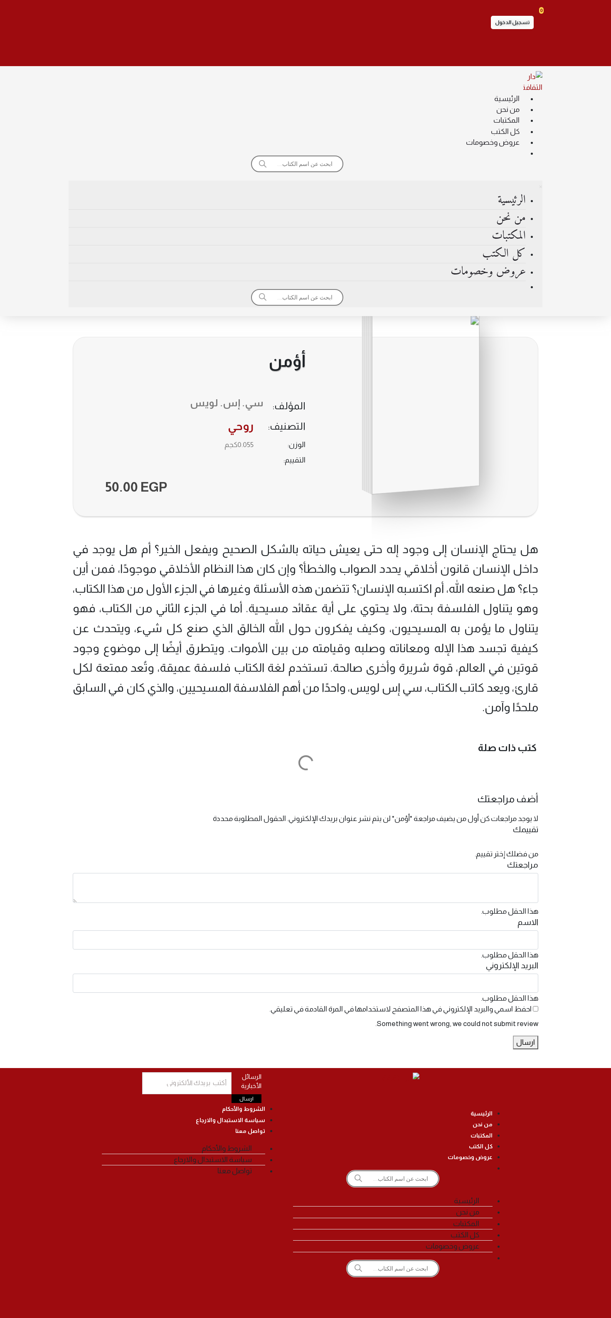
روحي (241, 426)
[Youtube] (282, 50)
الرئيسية (507, 98)
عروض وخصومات (493, 142)
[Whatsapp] (259, 50)
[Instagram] (328, 50)
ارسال (525, 1042)
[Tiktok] (305, 50)
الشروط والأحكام (243, 1108)
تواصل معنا (250, 1131)
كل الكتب (505, 131)
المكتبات (506, 120)
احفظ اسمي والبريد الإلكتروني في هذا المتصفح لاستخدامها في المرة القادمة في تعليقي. (400, 1009)
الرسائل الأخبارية (251, 1081)
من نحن (508, 109)
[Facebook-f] (352, 50)
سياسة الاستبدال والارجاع (230, 1120)
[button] (512, 22)
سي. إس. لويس (227, 402)
